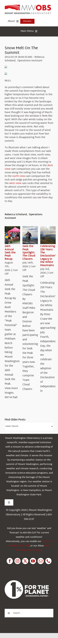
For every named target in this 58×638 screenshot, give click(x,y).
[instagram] (17, 561)
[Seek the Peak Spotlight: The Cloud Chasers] (33, 235)
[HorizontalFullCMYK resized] (28, 6)
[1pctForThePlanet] (27, 581)
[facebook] (10, 561)
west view (15, 183)
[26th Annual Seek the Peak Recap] (16, 235)
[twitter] (25, 561)
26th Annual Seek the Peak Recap (10, 252)
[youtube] (33, 561)
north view (18, 176)
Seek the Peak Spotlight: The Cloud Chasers (28, 252)
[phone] (48, 561)
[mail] (41, 561)
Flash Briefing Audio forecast (33, 548)
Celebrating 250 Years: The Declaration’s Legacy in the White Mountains (48, 256)
